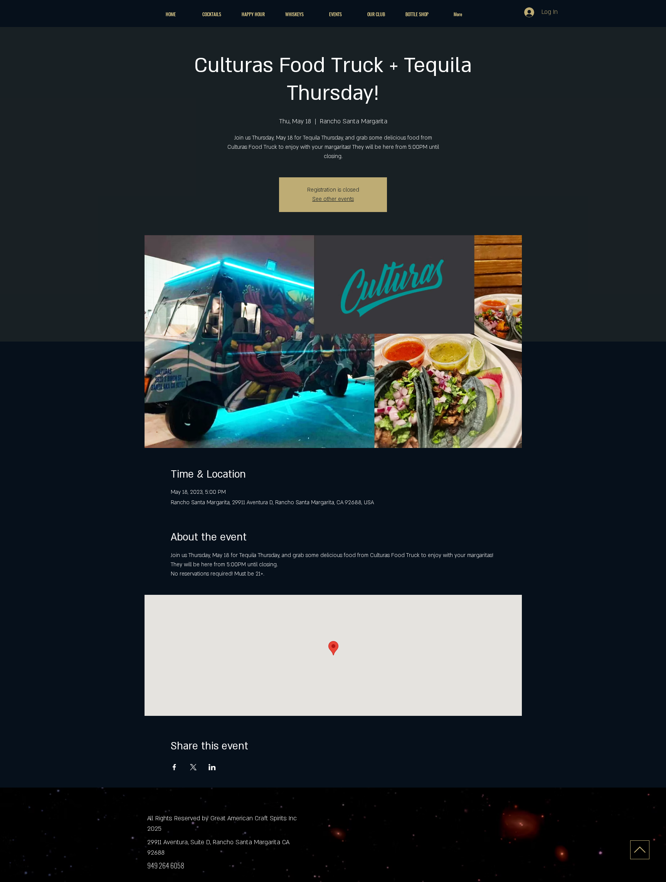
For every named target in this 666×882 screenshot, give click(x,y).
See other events (333, 199)
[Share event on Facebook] (174, 767)
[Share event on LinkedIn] (212, 767)
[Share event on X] (193, 767)
